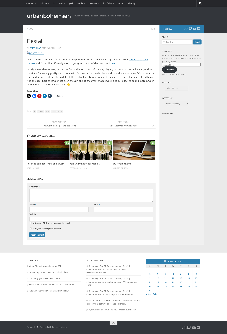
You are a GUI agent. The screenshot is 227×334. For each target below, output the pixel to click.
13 (181, 278)
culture (43, 3)
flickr (47, 111)
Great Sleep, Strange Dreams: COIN (45, 266)
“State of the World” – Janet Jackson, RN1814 (50, 290)
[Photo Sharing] (35, 53)
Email (97, 204)
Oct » (155, 294)
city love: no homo (122, 163)
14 (188, 278)
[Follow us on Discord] (198, 28)
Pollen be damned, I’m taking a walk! (46, 163)
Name (32, 204)
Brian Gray (35, 48)
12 (173, 278)
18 (165, 282)
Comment (34, 186)
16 (150, 282)
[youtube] (194, 28)
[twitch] (190, 28)
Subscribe (169, 69)
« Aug (148, 294)
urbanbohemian (49, 15)
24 (158, 286)
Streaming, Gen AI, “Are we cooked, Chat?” (49, 272)
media (80, 3)
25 (165, 286)
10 (158, 278)
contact (121, 3)
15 (196, 278)
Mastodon (167, 113)
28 (188, 286)
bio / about (108, 3)
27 (181, 286)
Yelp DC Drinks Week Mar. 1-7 (85, 163)
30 (150, 290)
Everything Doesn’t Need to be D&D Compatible (51, 284)
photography (57, 111)
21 (188, 282)
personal (93, 3)
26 (173, 286)
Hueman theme (61, 327)
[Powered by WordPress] (37, 327)
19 (173, 282)
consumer (29, 3)
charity (131, 3)
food (61, 3)
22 (196, 282)
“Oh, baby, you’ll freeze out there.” (45, 278)
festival (40, 111)
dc (54, 3)
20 (181, 282)
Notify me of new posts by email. (47, 228)
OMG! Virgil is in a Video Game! (119, 294)
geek (71, 3)
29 (196, 286)
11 (165, 278)
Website (32, 214)
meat (114, 63)
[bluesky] (186, 28)
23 (150, 286)
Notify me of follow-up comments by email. (51, 223)
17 (158, 282)
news (30, 29)
